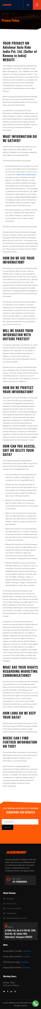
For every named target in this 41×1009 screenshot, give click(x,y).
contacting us (8, 701)
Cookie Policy (11, 913)
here (20, 599)
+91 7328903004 (19, 881)
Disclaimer (10, 899)
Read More (27, 951)
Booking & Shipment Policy (16, 918)
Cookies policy (23, 249)
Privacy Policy (11, 904)
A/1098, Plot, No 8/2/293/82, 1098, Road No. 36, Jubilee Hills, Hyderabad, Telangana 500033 (20, 933)
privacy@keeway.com (20, 469)
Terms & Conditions (14, 908)
